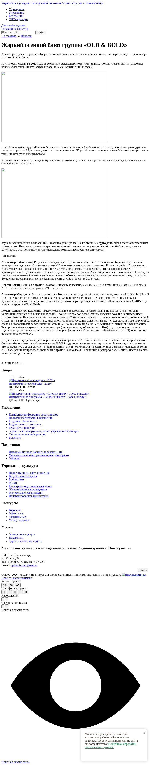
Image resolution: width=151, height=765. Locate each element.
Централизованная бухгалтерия (28, 495)
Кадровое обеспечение (23, 421)
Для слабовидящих (13, 25)
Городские (15, 510)
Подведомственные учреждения (29, 472)
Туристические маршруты (25, 541)
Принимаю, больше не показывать (116, 755)
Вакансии (15, 437)
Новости (26, 36)
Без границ (16, 15)
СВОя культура (18, 19)
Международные (19, 520)
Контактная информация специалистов (33, 414)
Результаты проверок (22, 427)
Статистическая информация (27, 434)
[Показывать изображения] (2, 599)
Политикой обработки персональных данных (110, 745)
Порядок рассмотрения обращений (31, 417)
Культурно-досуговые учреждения (30, 486)
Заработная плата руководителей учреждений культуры (44, 431)
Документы (16, 537)
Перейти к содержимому (17, 577)
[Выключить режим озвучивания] (6, 606)
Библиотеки (16, 479)
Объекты (14, 458)
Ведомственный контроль (25, 424)
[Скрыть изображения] (6, 599)
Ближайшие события (14, 28)
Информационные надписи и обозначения (35, 451)
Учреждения (16, 9)
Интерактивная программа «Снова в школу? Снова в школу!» (48, 396)
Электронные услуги (22, 534)
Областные (16, 513)
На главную (8, 36)
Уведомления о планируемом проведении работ (39, 455)
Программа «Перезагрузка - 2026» (30, 383)
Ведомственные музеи (23, 476)
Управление (16, 12)
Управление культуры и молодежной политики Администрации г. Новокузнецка (52, 3)
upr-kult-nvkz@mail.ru (24, 565)
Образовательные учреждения (28, 489)
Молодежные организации (26, 492)
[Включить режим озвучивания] (2, 606)
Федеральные (17, 516)
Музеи (13, 482)
